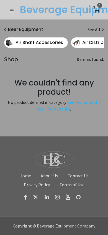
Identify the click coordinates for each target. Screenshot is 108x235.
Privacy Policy (37, 184)
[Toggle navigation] (12, 10)
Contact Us (78, 175)
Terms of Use (72, 184)
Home (25, 175)
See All (94, 29)
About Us (49, 175)
